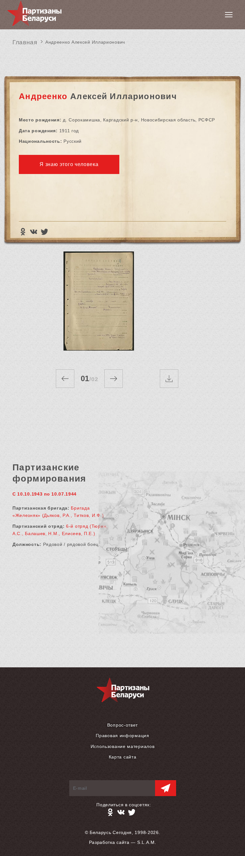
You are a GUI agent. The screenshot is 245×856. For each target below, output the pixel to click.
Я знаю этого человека (69, 164)
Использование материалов (123, 746)
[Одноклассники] (22, 232)
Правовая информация (122, 735)
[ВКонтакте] (33, 232)
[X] (44, 232)
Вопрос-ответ (122, 725)
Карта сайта (123, 756)
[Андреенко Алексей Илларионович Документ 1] (98, 304)
